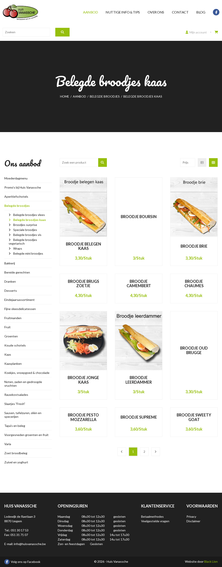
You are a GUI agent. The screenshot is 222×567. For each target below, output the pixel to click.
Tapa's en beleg (14, 426)
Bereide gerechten (17, 272)
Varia (7, 444)
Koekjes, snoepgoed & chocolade (26, 373)
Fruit (7, 327)
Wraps (17, 248)
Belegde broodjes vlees (29, 215)
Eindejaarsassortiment (19, 300)
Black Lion (211, 561)
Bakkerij (9, 263)
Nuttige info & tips (123, 12)
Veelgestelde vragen (155, 521)
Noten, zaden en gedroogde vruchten (23, 383)
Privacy (191, 516)
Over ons (156, 12)
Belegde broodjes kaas (29, 220)
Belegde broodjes (17, 205)
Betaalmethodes (152, 516)
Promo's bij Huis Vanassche (22, 187)
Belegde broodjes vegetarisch (23, 241)
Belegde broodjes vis (27, 235)
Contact (180, 12)
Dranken (10, 281)
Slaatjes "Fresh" (14, 404)
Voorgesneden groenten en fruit (26, 435)
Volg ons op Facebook (25, 562)
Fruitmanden (12, 318)
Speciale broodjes (25, 230)
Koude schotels (15, 345)
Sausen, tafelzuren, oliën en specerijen (22, 414)
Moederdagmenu (16, 178)
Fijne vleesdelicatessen (20, 309)
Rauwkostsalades (16, 394)
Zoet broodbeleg (15, 453)
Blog (200, 12)
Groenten (11, 336)
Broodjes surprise (25, 225)
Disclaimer (193, 521)
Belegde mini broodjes (28, 253)
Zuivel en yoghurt (16, 462)
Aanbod (90, 12)
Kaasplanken (13, 363)
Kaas (7, 354)
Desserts (10, 290)
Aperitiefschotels (16, 196)
